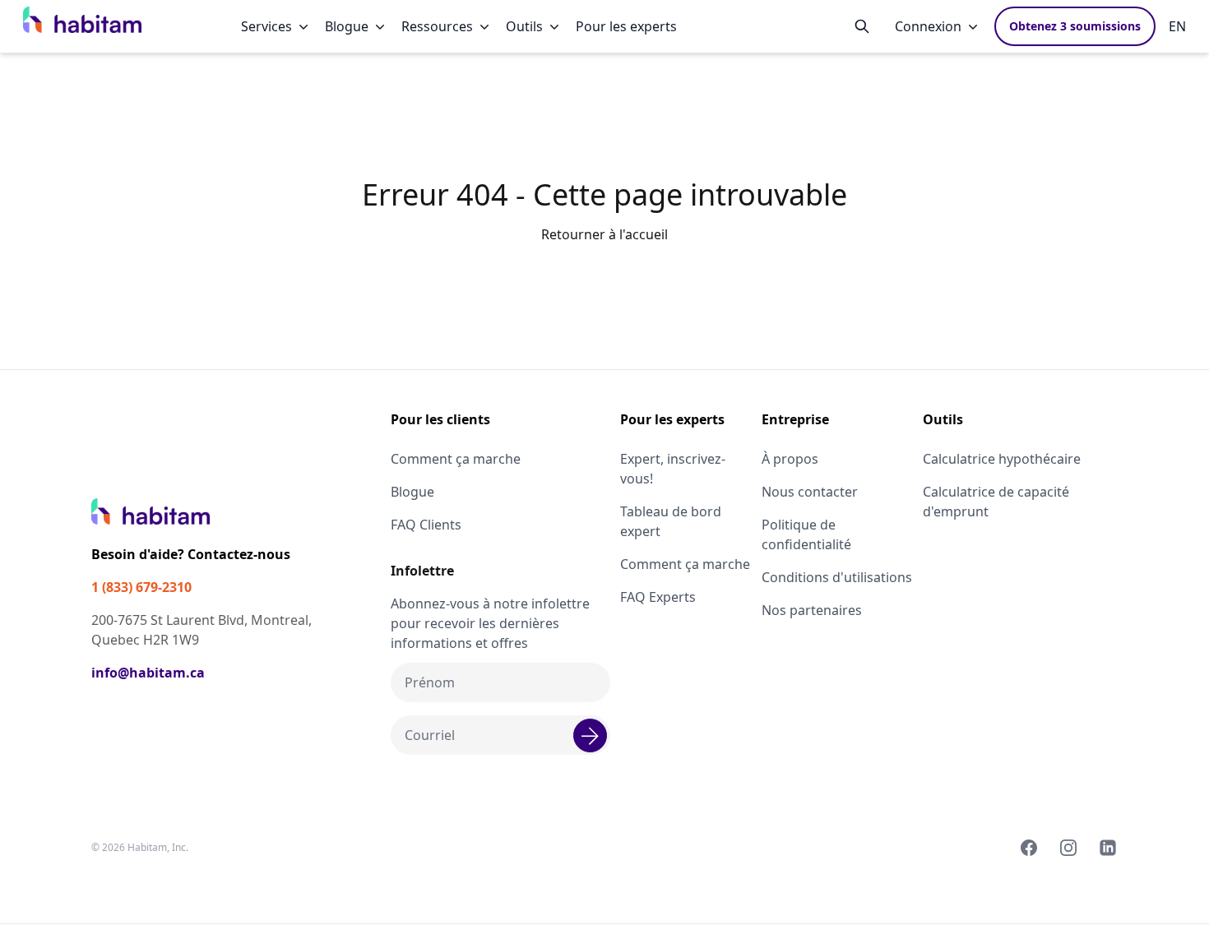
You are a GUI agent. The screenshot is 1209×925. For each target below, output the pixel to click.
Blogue (346, 26)
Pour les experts (626, 26)
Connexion (928, 26)
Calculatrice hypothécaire (1002, 459)
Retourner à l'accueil (604, 234)
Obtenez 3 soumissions (1075, 26)
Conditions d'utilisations (837, 577)
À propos (790, 459)
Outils (524, 26)
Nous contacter (810, 492)
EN (1177, 26)
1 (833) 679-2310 (141, 587)
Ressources (437, 26)
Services (266, 26)
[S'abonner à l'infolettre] (590, 735)
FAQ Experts (658, 597)
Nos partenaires (812, 610)
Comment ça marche (456, 459)
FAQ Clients (426, 525)
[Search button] (862, 26)
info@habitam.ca (148, 673)
